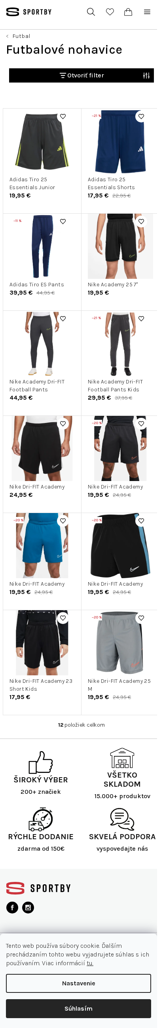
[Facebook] (12, 907)
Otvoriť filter (85, 75)
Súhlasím (78, 1008)
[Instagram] (28, 907)
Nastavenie (78, 983)
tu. (90, 963)
